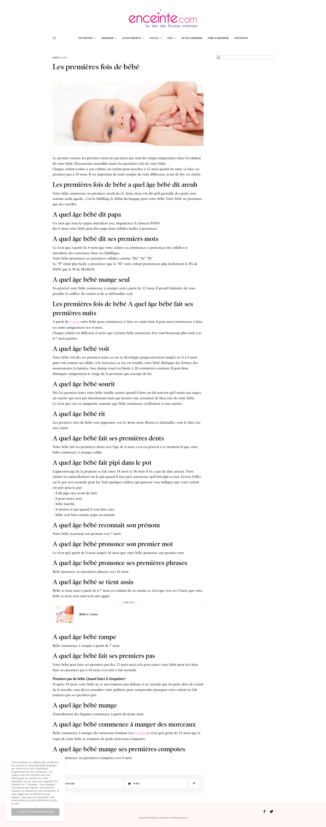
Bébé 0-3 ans (60, 58)
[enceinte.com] (163, 19)
